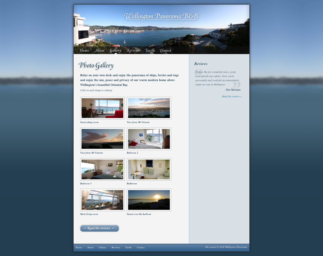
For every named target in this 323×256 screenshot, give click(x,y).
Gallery (115, 50)
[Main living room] (102, 210)
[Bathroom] (149, 179)
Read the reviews (112, 228)
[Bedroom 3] (102, 179)
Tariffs (150, 50)
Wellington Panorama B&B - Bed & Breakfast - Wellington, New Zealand (161, 16)
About (99, 50)
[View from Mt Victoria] (149, 118)
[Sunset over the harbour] (149, 210)
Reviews (133, 50)
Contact (167, 50)
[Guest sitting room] (102, 118)
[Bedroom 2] (149, 149)
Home (85, 50)
